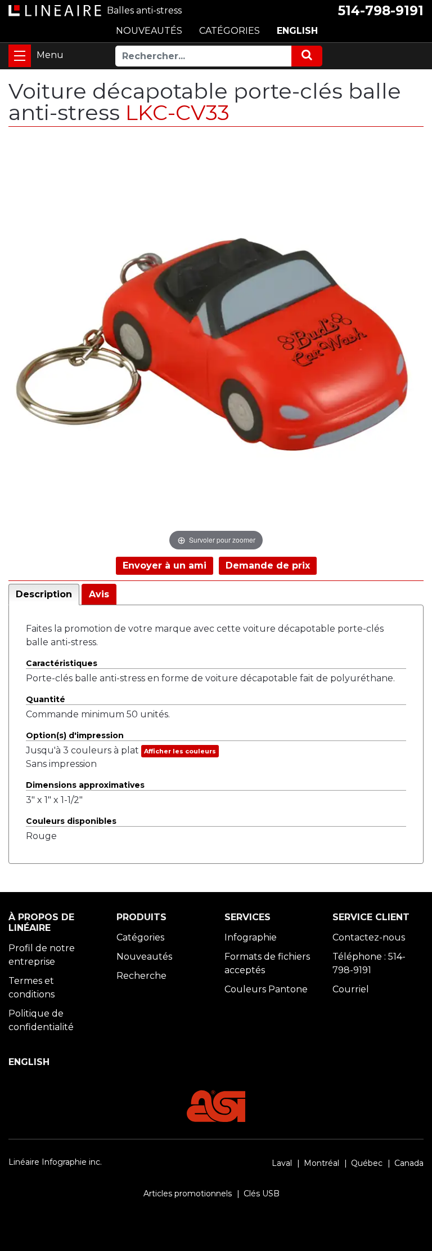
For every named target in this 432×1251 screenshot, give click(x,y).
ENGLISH (297, 30)
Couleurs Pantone (266, 989)
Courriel (350, 989)
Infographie (250, 937)
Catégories (140, 937)
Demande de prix (268, 565)
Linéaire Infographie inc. (55, 1162)
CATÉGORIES (229, 30)
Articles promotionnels (187, 1193)
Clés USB (262, 1193)
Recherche (141, 975)
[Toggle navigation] (19, 56)
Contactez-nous (368, 937)
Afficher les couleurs (180, 751)
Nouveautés (144, 956)
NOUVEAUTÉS (149, 30)
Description (44, 594)
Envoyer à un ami (164, 565)
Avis (99, 594)
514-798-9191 (381, 11)
